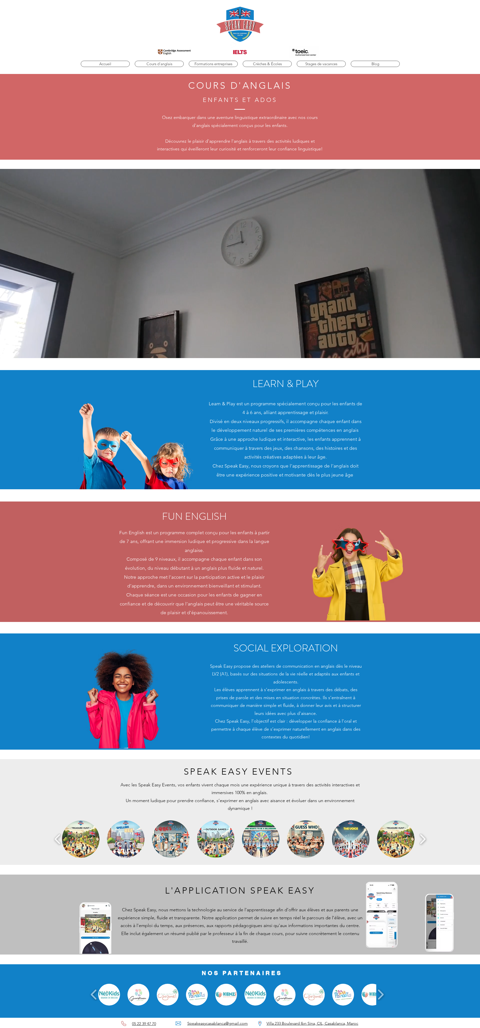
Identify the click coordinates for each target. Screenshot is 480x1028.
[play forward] (422, 839)
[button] (159, 64)
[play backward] (57, 839)
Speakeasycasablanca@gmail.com (217, 1023)
